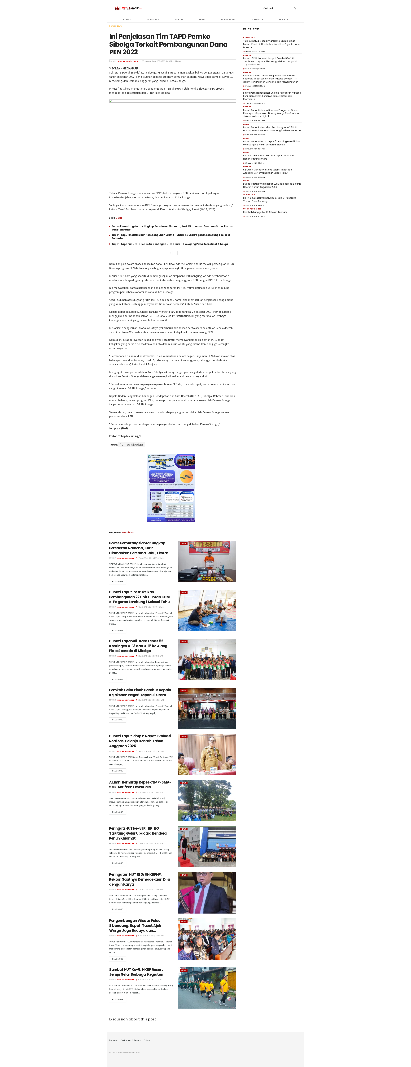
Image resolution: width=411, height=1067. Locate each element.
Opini (202, 19)
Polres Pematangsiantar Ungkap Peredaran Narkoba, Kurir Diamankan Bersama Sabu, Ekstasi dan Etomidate (139, 550)
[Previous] (170, 253)
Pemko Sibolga (131, 445)
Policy (147, 1040)
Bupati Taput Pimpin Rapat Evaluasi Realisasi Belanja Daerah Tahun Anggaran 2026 (140, 741)
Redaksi (113, 1040)
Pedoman (126, 1040)
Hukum (179, 19)
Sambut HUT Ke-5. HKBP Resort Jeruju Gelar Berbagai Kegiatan (136, 972)
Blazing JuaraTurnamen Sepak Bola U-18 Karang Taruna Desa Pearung (269, 199)
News (126, 19)
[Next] (175, 253)
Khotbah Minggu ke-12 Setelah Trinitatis (265, 212)
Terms (137, 1040)
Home (112, 26)
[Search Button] (294, 8)
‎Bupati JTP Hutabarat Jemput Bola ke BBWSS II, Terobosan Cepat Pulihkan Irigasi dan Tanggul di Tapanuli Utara (270, 61)
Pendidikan (228, 19)
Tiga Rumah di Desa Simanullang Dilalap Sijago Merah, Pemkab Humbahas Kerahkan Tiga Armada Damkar (271, 44)
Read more (117, 581)
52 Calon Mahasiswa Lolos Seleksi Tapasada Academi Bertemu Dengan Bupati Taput (267, 171)
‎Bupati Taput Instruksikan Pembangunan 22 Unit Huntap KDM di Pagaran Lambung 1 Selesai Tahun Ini (140, 599)
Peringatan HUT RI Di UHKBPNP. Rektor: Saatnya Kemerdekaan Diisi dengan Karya (139, 879)
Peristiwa (153, 19)
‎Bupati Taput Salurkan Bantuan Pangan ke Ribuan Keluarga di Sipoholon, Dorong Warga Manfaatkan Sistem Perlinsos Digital (271, 113)
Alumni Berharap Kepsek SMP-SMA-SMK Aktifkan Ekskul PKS (140, 785)
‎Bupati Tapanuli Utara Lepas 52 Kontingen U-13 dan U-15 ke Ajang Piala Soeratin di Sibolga (169, 244)
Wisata (283, 19)
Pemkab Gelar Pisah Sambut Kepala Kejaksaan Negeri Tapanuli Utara (140, 692)
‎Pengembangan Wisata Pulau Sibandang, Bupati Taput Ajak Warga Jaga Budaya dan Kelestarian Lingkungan (135, 928)
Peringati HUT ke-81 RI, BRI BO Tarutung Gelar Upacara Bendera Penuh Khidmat (138, 833)
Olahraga (257, 19)
